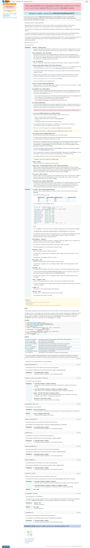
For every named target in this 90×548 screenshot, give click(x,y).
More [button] (31, 1)
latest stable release (32, 8)
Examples (26, 1)
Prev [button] (5, 4)
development (55, 8)
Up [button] (9, 4)
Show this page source (76, 546)
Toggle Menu (6, 546)
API (22, 1)
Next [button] (14, 4)
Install (13, 1)
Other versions (9, 7)
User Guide (18, 1)
